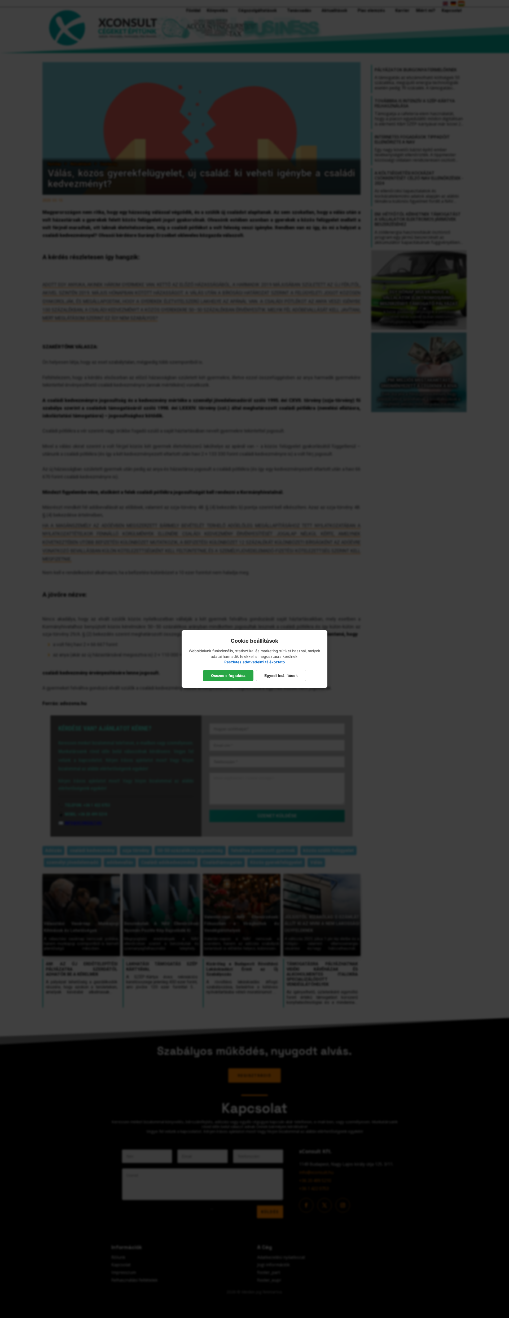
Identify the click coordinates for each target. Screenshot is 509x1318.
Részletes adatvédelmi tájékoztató (254, 662)
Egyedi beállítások (281, 675)
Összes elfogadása (228, 675)
